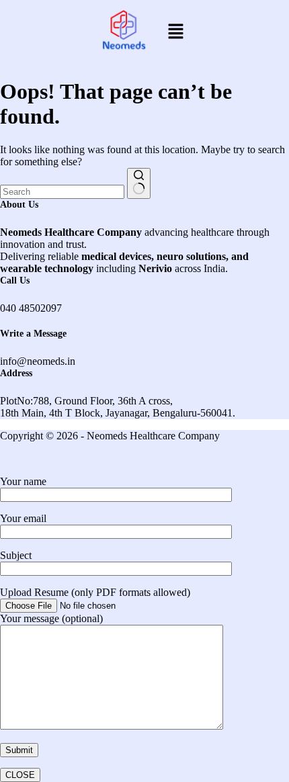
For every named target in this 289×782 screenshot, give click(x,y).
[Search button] (139, 183)
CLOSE (20, 775)
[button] (175, 32)
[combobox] (62, 192)
